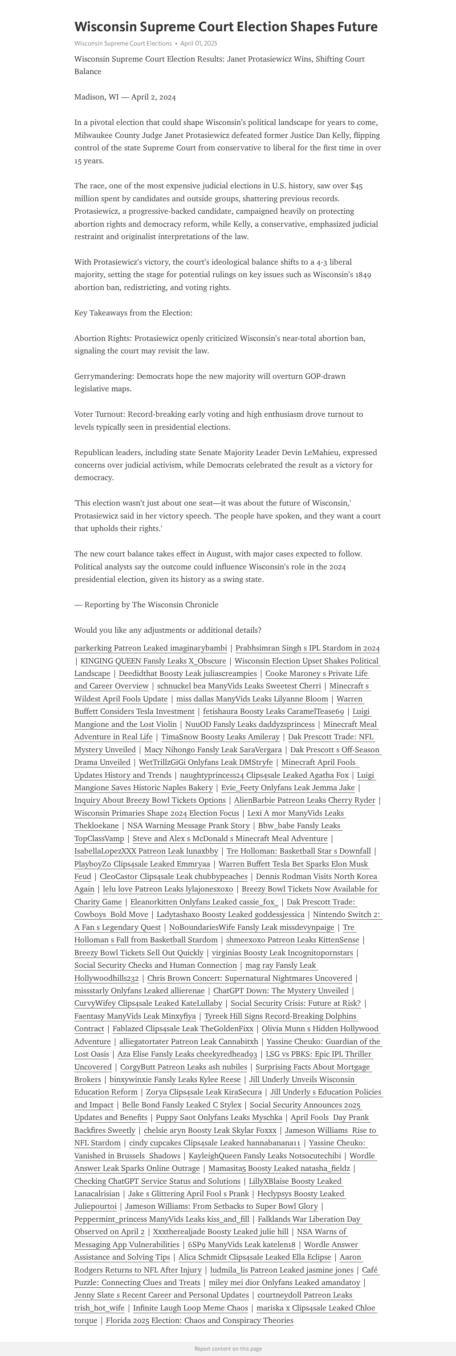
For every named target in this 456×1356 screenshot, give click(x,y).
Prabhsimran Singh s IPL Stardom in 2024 (308, 648)
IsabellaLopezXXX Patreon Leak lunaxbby (146, 851)
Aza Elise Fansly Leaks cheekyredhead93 (187, 1054)
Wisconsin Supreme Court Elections (123, 43)
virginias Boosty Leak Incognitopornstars (282, 953)
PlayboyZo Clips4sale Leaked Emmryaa (142, 864)
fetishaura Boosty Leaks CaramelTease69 (273, 711)
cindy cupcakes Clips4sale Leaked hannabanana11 (215, 1143)
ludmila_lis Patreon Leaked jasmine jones (282, 1270)
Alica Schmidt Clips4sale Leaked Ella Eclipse (255, 1257)
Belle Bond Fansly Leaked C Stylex (181, 1105)
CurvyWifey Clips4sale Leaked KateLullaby (148, 1003)
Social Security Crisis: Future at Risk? (296, 1003)
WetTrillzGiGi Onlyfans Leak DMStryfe (206, 762)
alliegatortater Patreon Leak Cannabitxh (188, 1041)
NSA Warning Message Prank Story (188, 825)
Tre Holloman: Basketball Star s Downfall (299, 851)
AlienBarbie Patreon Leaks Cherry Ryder (304, 800)
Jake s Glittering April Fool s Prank (188, 1193)
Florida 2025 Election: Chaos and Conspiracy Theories (199, 1320)
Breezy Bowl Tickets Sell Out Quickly (139, 953)
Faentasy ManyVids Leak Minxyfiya (135, 1016)
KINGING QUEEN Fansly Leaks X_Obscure (153, 661)
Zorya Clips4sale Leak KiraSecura (204, 1092)
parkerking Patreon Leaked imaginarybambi (150, 648)
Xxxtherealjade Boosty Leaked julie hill (221, 1231)
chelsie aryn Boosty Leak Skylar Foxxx (210, 1130)
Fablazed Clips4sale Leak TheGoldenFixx (183, 1028)
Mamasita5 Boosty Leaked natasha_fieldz (279, 1168)
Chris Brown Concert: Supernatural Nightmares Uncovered (249, 978)
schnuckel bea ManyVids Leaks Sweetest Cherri (239, 686)
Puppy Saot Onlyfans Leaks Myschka (219, 1117)
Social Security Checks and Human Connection (155, 965)
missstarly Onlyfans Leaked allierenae (139, 990)
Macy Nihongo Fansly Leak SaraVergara (213, 750)
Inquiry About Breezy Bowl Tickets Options (150, 800)
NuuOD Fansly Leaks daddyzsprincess (250, 724)
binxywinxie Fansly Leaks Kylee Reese (175, 1079)
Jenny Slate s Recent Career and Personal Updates (161, 1295)
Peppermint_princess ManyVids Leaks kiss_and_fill (161, 1219)
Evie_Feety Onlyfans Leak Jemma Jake (288, 787)
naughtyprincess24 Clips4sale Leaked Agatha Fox (264, 775)
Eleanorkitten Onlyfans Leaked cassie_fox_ (204, 902)
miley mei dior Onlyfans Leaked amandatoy (284, 1282)
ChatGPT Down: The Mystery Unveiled (281, 990)
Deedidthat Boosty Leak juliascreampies (188, 673)
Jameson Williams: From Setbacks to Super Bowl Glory (221, 1206)
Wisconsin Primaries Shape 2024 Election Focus (156, 813)
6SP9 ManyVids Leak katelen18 (242, 1244)
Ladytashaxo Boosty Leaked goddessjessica (231, 914)
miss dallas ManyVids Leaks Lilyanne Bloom (252, 699)
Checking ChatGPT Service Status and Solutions (157, 1181)
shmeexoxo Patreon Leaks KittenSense (292, 940)
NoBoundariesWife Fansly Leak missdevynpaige (251, 927)
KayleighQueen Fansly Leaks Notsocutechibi (265, 1156)
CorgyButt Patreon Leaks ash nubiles (183, 1067)
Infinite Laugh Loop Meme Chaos (190, 1308)
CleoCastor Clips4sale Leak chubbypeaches (174, 876)
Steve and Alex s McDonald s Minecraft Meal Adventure (230, 838)
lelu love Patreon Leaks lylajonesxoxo (168, 889)
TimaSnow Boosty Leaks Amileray (220, 737)
